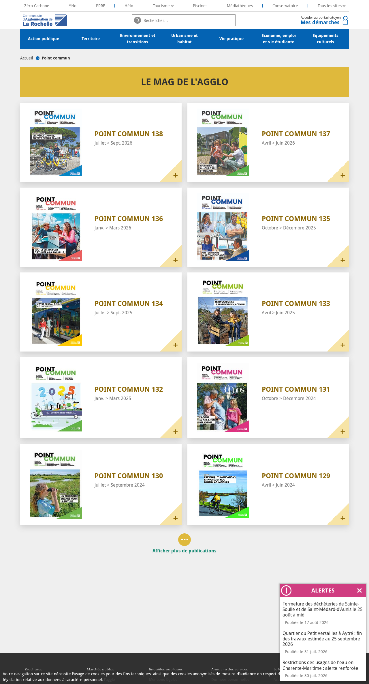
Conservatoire (285, 5)
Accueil (26, 58)
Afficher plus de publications (184, 550)
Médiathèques (240, 5)
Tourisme (161, 5)
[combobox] (184, 20)
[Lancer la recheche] (137, 20)
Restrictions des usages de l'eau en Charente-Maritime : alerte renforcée (320, 665)
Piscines (200, 5)
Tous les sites (330, 5)
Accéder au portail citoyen (321, 20)
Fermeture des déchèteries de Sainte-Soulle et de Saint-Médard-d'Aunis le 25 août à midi (323, 609)
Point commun (56, 58)
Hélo (129, 5)
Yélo (72, 5)
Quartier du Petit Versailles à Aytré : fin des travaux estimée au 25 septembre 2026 (322, 638)
